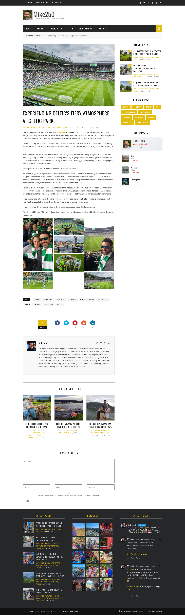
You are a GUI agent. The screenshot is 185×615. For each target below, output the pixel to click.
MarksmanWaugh (140, 144)
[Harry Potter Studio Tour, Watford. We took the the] (106, 529)
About (40, 28)
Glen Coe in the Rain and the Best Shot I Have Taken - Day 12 (50, 574)
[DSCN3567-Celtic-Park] (68, 244)
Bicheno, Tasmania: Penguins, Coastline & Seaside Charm (68, 426)
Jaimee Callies (145, 112)
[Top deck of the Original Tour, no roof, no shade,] (78, 543)
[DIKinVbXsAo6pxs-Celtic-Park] (99, 245)
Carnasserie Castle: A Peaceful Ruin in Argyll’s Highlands (147, 52)
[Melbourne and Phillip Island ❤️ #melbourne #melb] (92, 584)
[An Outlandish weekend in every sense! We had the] (78, 584)
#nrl (128, 554)
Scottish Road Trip (36, 435)
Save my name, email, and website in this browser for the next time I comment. (68, 496)
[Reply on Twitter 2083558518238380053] (128, 596)
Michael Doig (103, 300)
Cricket (125, 107)
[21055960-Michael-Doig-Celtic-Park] (68, 226)
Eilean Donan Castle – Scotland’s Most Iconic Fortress (144, 68)
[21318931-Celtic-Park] (99, 280)
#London (130, 569)
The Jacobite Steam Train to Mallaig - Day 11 (49, 591)
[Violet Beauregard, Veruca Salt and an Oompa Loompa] (106, 570)
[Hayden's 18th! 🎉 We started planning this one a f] (106, 557)
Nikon (27, 304)
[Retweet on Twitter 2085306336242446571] (133, 558)
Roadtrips (31, 433)
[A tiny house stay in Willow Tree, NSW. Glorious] (106, 584)
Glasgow (72, 300)
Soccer (60, 304)
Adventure (27, 127)
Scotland (57, 127)
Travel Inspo (56, 28)
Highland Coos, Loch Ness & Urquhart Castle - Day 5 (37, 426)
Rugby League (142, 122)
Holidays (47, 127)
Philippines (104, 433)
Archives (103, 28)
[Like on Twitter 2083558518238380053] (138, 596)
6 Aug (153, 539)
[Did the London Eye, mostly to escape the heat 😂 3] (92, 529)
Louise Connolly (87, 300)
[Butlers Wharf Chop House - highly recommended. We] (92, 543)
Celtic (36, 300)
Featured (28, 2)
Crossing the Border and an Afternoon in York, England (49, 524)
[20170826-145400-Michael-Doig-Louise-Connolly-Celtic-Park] (38, 245)
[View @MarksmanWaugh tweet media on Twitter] (129, 589)
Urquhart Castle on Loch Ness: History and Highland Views (147, 84)
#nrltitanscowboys (139, 554)
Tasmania (61, 433)
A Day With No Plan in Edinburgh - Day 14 (45, 539)
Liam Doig (126, 117)
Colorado (137, 107)
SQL (157, 107)
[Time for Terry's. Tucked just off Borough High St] (92, 557)
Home (28, 28)
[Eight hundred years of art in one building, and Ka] (106, 543)
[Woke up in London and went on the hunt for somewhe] (78, 557)
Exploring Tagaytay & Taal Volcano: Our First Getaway (100, 426)
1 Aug (153, 566)
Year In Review (42, 2)
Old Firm (82, 132)
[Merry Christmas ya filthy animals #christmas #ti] (92, 570)
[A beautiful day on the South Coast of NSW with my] (78, 570)
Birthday (151, 117)
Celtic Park (48, 300)
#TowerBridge (133, 586)
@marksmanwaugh (142, 539)
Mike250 (95, 127)
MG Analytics (72, 611)
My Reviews (57, 2)
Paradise (37, 304)
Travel (66, 127)
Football (37, 127)
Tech (70, 28)
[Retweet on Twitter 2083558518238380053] (133, 596)
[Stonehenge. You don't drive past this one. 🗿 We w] (78, 529)
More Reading (86, 28)
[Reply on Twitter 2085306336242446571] (128, 558)
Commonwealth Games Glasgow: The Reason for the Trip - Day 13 (49, 556)
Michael (130, 539)
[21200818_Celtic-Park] (38, 280)
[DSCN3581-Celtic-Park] (68, 263)
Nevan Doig (139, 117)
